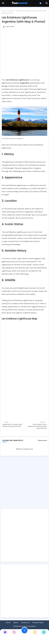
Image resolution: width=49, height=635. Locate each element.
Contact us (25, 622)
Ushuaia (11, 11)
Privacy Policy (38, 622)
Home (4, 11)
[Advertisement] (24, 53)
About (15, 622)
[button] (41, 3)
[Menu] (3, 3)
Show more (42, 440)
